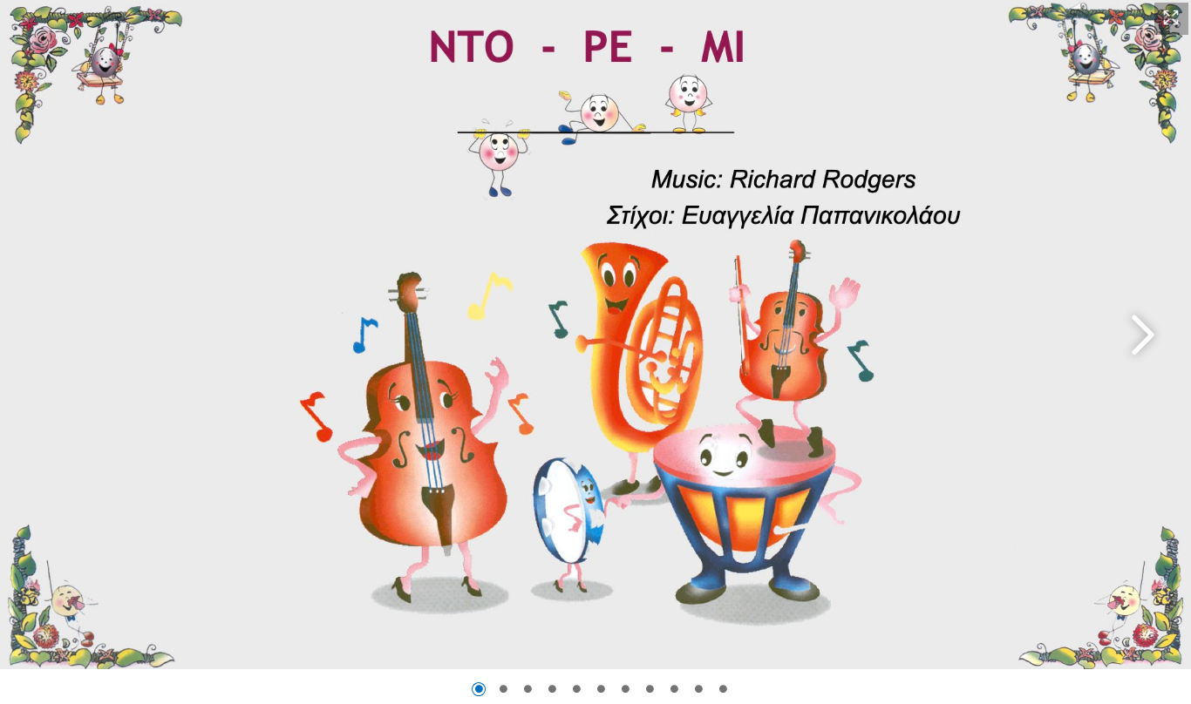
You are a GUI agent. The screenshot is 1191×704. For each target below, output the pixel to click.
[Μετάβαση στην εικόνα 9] (674, 689)
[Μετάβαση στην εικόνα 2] (503, 689)
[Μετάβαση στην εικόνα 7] (625, 689)
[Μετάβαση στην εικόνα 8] (650, 689)
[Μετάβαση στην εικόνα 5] (576, 689)
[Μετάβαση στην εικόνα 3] (527, 689)
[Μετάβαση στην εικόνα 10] (698, 689)
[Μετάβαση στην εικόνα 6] (601, 689)
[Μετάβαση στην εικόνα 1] (479, 689)
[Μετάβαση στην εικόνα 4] (552, 689)
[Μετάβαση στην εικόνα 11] (723, 689)
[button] (1171, 19)
